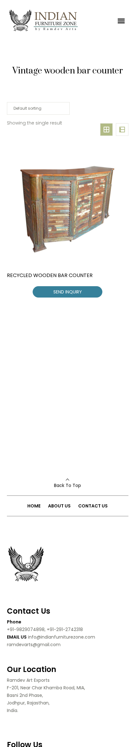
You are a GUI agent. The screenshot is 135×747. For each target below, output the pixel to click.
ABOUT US (59, 506)
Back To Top (67, 485)
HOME (33, 506)
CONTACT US (93, 506)
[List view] (122, 129)
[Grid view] (106, 129)
